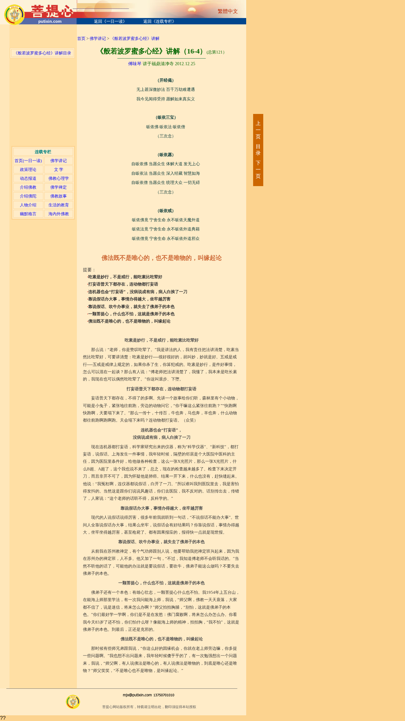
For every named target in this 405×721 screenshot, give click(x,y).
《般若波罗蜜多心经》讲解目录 (42, 53)
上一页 (258, 130)
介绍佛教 (28, 187)
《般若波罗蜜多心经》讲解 (134, 38)
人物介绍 (28, 205)
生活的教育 (58, 205)
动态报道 (28, 178)
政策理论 (28, 169)
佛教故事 (58, 196)
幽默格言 (28, 213)
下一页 (258, 169)
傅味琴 (134, 63)
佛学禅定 (58, 187)
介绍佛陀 (28, 196)
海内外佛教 (58, 213)
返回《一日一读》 (110, 21)
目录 (258, 150)
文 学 (58, 169)
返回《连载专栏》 (159, 21)
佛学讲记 (58, 160)
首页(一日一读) (28, 160)
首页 (81, 38)
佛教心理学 (58, 178)
